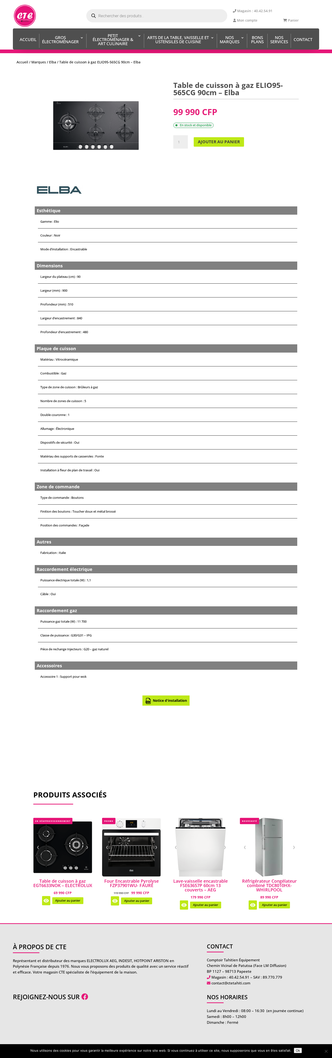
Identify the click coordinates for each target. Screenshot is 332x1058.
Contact (303, 40)
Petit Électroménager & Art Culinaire (113, 40)
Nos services (279, 40)
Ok (298, 1050)
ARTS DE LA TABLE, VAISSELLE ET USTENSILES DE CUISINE (178, 40)
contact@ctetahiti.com (230, 983)
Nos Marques (229, 40)
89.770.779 (272, 977)
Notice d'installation (170, 700)
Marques (38, 62)
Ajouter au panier (219, 141)
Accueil (28, 40)
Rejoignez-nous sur (47, 996)
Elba (52, 62)
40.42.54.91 (239, 977)
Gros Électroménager (60, 40)
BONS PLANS (257, 40)
